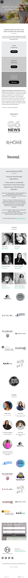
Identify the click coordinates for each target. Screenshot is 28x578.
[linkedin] (9, 558)
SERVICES (14, 51)
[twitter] (6, 558)
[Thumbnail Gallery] (14, 127)
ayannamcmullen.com (20, 218)
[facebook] (3, 558)
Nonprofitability (18, 268)
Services (14, 67)
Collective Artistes (6, 287)
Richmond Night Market (20, 287)
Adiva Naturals (5, 248)
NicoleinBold (4, 268)
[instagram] (12, 558)
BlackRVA (17, 248)
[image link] (7, 239)
